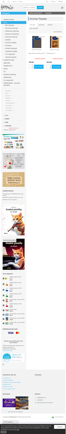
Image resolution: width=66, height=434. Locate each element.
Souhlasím (59, 427)
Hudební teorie (9, 60)
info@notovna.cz (41, 397)
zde (18, 430)
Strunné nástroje (11, 37)
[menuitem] (36, 13)
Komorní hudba (10, 42)
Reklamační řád (6, 384)
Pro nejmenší (10, 54)
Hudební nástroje (10, 74)
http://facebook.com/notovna (45, 403)
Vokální (8, 40)
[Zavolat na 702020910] (5, 1)
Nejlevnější (41, 25)
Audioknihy (7, 77)
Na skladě (9, 91)
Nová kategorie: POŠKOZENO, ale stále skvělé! (13, 194)
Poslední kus (10, 105)
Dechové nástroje (11, 28)
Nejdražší (50, 25)
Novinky (20, 1)
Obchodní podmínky (8, 380)
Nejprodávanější (34, 28)
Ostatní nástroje (11, 48)
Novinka (9, 96)
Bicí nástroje (9, 25)
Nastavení (3, 432)
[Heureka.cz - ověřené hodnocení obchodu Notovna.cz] (14, 357)
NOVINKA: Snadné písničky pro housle (13, 197)
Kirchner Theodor (36, 50)
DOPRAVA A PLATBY (8, 387)
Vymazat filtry (13, 128)
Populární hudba (11, 51)
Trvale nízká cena (11, 103)
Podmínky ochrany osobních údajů (11, 382)
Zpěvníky (7, 63)
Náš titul (9, 101)
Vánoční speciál (10, 57)
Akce (8, 93)
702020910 (40, 400)
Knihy (6, 69)
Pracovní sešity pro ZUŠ (9, 389)
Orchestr (8, 45)
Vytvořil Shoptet (59, 417)
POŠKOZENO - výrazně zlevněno (12, 84)
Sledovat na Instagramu (17, 412)
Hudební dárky (9, 19)
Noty (5, 22)
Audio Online (10, 108)
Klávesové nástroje (12, 31)
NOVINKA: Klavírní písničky (10, 199)
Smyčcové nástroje (12, 34)
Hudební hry (8, 66)
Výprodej (15, 1)
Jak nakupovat (6, 378)
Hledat (40, 7)
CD (5, 71)
